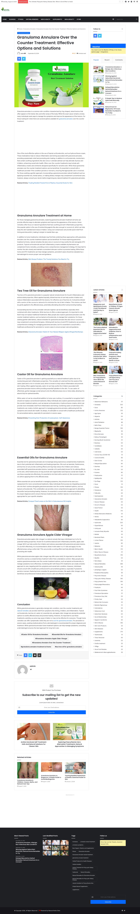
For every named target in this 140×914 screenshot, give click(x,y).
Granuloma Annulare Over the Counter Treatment (51, 643)
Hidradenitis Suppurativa (102, 519)
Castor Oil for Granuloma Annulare (35, 634)
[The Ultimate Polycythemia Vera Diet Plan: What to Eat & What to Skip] (56, 853)
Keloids (97, 534)
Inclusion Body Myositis (102, 531)
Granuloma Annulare (29, 29)
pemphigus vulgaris (100, 569)
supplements (75, 889)
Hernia (97, 516)
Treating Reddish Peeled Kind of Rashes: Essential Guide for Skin (75, 777)
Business (12, 19)
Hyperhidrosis (99, 525)
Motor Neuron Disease (101, 552)
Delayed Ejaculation (101, 463)
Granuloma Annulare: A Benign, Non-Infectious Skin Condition (113, 69)
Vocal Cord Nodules (101, 649)
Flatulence (98, 490)
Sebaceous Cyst (100, 611)
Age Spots (98, 413)
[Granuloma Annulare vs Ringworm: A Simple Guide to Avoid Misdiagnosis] (51, 768)
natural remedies (23, 611)
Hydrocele (98, 522)
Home (5, 19)
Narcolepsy (98, 561)
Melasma (97, 546)
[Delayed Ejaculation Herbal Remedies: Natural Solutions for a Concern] (98, 89)
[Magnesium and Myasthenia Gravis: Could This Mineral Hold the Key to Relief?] (100, 298)
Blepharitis (98, 431)
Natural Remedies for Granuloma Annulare (83, 875)
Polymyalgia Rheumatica (102, 584)
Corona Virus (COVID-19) (102, 454)
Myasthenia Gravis (100, 555)
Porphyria (97, 587)
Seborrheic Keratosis (101, 614)
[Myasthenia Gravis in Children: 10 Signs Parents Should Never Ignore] (116, 298)
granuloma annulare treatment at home (36, 647)
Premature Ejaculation (101, 593)
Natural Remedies (32, 19)
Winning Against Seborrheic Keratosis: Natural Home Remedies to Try (113, 79)
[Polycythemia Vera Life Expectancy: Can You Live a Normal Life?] (116, 370)
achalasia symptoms (77, 845)
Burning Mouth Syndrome (102, 440)
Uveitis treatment (100, 643)
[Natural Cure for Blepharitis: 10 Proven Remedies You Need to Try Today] (98, 109)
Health (97, 511)
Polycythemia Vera (100, 581)
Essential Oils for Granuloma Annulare (67, 634)
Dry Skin (97, 469)
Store (79, 19)
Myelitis (97, 558)
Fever (96, 484)
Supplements (57, 19)
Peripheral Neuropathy (101, 572)
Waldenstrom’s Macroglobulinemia (105, 652)
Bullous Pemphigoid (100, 437)
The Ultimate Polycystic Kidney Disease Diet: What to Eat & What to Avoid (100, 356)
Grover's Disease (100, 505)
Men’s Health (45, 19)
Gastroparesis (99, 496)
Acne (96, 407)
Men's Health (99, 549)
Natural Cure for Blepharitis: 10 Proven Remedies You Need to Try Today (113, 110)
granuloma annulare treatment (80, 858)
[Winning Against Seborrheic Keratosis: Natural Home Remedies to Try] (98, 78)
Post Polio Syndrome (101, 590)
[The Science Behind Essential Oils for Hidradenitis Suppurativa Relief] (100, 322)
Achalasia (97, 404)
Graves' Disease (99, 502)
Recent (107, 60)
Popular (96, 60)
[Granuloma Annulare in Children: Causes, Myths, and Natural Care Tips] (27, 770)
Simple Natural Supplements (80, 886)
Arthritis (97, 419)
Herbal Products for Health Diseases (82, 861)
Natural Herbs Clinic (54, 910)
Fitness (20, 19)
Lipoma (97, 543)
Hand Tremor (99, 508)
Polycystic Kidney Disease (103, 578)
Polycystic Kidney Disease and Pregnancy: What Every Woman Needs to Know (115, 356)
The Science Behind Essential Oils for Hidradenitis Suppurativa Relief (100, 330)
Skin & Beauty (69, 19)
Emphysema (98, 475)
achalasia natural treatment (87, 841)
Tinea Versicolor (99, 637)
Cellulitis (97, 449)
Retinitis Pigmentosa (101, 605)
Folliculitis (97, 493)
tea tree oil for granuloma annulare (69, 647)
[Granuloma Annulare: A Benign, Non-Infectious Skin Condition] (98, 69)
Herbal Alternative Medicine (103, 513)
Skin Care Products (100, 626)
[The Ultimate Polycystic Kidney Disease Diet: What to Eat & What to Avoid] (100, 347)
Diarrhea (97, 466)
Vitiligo (97, 646)
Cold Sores (98, 452)
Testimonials (98, 634)
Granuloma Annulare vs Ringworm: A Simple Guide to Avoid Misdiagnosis (51, 777)
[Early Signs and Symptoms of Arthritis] (47, 842)
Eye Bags (97, 481)
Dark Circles (98, 460)
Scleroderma (98, 608)
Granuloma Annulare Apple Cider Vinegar (51, 638)
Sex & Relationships (101, 617)
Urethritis (97, 640)
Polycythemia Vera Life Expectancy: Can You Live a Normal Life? (115, 379)
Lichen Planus (99, 540)
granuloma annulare (66, 119)
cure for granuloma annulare (62, 620)
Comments (119, 60)
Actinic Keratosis (100, 410)
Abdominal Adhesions (101, 401)
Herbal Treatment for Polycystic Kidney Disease (82, 868)
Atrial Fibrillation (99, 422)
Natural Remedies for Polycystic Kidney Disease (83, 879)
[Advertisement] (93, 9)
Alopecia (97, 416)
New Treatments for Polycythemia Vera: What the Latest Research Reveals (99, 380)
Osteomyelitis (99, 567)
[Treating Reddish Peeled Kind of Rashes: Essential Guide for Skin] (75, 768)
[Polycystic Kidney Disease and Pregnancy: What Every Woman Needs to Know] (116, 347)
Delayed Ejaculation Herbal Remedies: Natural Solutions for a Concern (113, 90)
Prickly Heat (98, 599)
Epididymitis (98, 478)
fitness (74, 851)
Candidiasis (98, 446)
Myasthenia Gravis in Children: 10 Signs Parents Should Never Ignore (116, 307)
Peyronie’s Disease (100, 575)
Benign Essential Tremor (102, 428)
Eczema (97, 472)
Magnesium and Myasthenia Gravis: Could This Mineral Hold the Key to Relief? (100, 308)
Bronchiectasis (99, 434)
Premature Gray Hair (101, 596)
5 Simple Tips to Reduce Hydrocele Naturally (113, 99)
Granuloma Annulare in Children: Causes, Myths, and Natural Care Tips (27, 782)
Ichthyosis (98, 528)
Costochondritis (99, 457)
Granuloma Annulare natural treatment (82, 854)
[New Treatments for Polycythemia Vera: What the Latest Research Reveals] (100, 370)
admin (22, 53)
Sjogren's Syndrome (101, 620)
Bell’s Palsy (98, 425)
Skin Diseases (99, 628)
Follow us (103, 836)
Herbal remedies (76, 864)
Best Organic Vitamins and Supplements (83, 848)
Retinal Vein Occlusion (101, 602)
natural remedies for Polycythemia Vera (82, 883)
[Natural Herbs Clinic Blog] (5, 9)
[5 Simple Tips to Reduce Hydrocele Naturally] (98, 101)
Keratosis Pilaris (99, 537)
